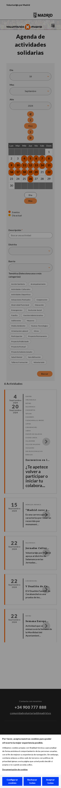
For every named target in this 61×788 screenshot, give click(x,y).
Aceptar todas (50, 781)
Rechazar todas (32, 781)
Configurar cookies (12, 781)
